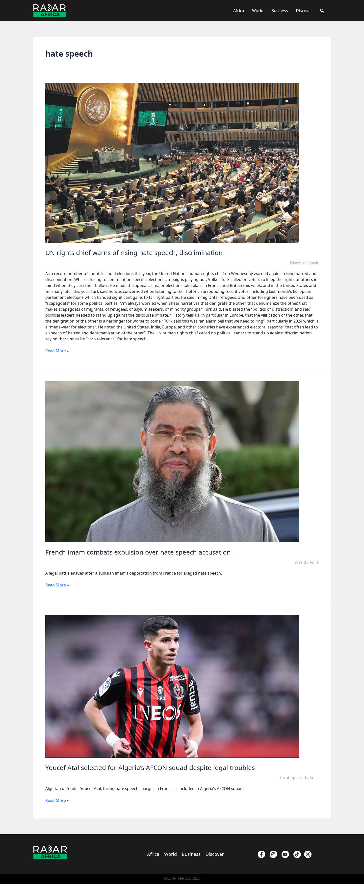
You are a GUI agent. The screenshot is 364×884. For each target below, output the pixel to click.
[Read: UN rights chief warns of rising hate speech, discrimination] (172, 162)
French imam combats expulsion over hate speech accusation (138, 552)
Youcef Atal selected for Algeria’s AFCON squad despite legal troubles (150, 767)
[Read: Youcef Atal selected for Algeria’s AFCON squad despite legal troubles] (172, 686)
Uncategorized (292, 777)
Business (279, 10)
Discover (304, 10)
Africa (238, 10)
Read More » (57, 351)
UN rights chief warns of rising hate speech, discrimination (134, 252)
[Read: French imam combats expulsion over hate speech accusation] (172, 461)
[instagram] (273, 854)
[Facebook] (261, 854)
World (257, 10)
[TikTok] (297, 854)
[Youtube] (285, 854)
